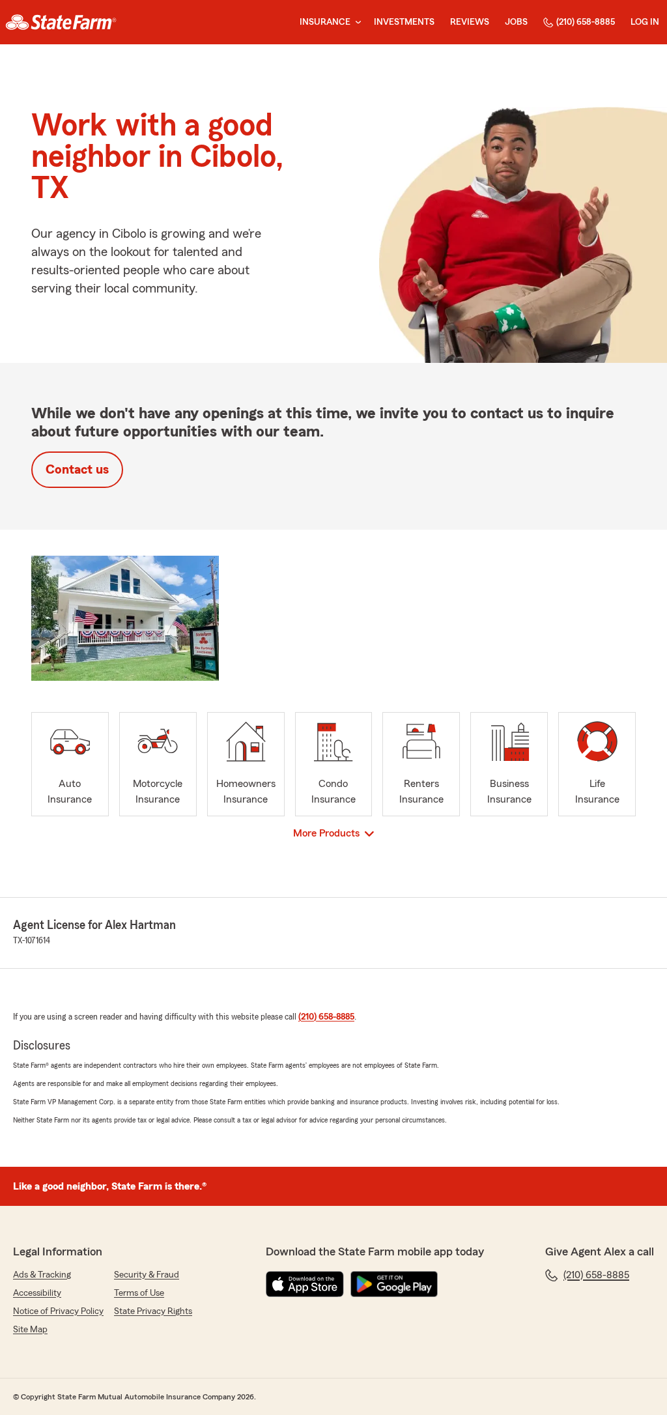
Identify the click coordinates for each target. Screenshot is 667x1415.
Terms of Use (139, 1293)
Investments (404, 22)
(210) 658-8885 (585, 22)
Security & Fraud (146, 1274)
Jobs (516, 22)
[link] (61, 22)
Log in (645, 22)
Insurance (325, 22)
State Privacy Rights (153, 1311)
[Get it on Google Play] (394, 1284)
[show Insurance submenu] (355, 22)
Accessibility (37, 1293)
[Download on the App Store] (305, 1284)
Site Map (30, 1329)
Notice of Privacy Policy (58, 1311)
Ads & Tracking (42, 1274)
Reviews (469, 22)
